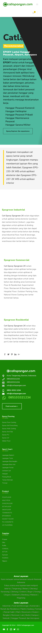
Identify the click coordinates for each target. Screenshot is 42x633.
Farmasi (38, 609)
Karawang (5, 591)
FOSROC (5, 558)
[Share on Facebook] (5, 354)
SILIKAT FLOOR (7, 519)
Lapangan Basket (8, 455)
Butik (27, 615)
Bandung (25, 595)
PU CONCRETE (7, 522)
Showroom (26, 612)
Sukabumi (16, 595)
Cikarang (33, 588)
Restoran (15, 615)
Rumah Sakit (9, 612)
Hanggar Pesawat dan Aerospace (25, 618)
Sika (3, 542)
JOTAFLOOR (6, 506)
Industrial (6, 606)
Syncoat (5, 555)
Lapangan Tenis (7, 458)
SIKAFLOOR (6, 510)
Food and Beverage (20, 606)
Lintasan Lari (6, 471)
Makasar (33, 595)
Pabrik (23, 609)
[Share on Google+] (19, 354)
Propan (4, 539)
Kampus (34, 615)
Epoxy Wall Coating (9, 429)
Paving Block (6, 477)
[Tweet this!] (8, 354)
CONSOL (5, 549)
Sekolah (6, 618)
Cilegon (7, 595)
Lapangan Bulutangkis (9, 461)
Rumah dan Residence (9, 609)
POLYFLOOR (6, 497)
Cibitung (14, 591)
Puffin (4, 545)
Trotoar (4, 483)
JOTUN (4, 552)
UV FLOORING (7, 525)
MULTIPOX (6, 500)
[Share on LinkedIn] (15, 354)
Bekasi (25, 588)
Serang (37, 591)
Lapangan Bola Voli (8, 464)
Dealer (35, 612)
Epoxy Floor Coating (9, 422)
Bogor (30, 591)
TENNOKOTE (7, 513)
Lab (22, 615)
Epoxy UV (5, 438)
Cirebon (22, 591)
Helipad (5, 474)
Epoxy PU (5, 435)
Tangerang (16, 588)
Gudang (30, 609)
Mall (18, 612)
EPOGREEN (6, 516)
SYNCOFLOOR (7, 503)
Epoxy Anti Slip (7, 432)
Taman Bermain (7, 480)
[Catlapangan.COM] (17, 4)
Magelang (21, 598)
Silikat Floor (6, 441)
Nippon (4, 561)
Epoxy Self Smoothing (9, 425)
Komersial (34, 606)
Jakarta (7, 588)
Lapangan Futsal (7, 467)
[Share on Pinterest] (12, 354)
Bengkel (6, 615)
